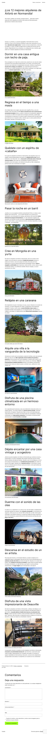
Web (6, 712)
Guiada (3, 2)
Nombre (7, 701)
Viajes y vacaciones (18, 666)
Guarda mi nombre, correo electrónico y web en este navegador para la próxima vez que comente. (22, 719)
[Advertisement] (23, 32)
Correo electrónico (9, 707)
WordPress (42, 731)
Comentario (8, 687)
